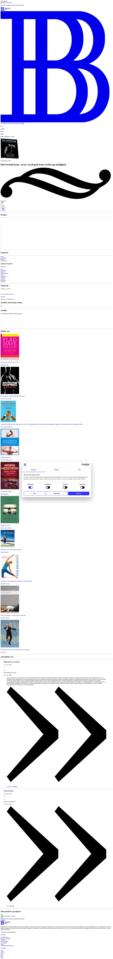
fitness (2, 256)
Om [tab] (79, 469)
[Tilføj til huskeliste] (3, 209)
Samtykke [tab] (33, 469)
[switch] (48, 487)
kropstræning (4, 260)
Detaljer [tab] (56, 469)
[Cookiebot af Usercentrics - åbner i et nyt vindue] (82, 465)
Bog (2, 202)
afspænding (3, 258)
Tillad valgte (56, 493)
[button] (56, 915)
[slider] (56, 150)
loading (2, 206)
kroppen (3, 259)
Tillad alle (78, 493)
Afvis (34, 493)
